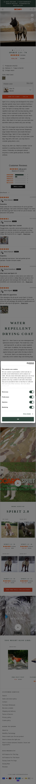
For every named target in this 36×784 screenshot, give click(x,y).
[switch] (31, 397)
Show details (27, 414)
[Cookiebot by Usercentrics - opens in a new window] (26, 363)
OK (18, 419)
